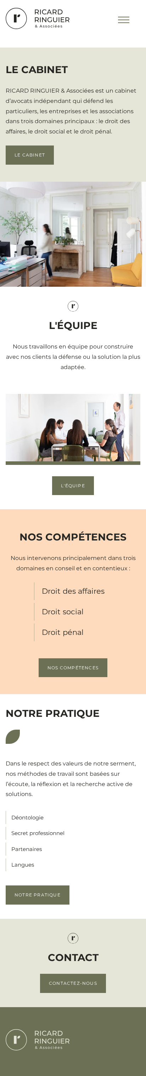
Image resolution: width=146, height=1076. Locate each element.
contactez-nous (73, 983)
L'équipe (73, 485)
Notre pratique (38, 894)
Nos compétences (73, 667)
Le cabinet (30, 155)
